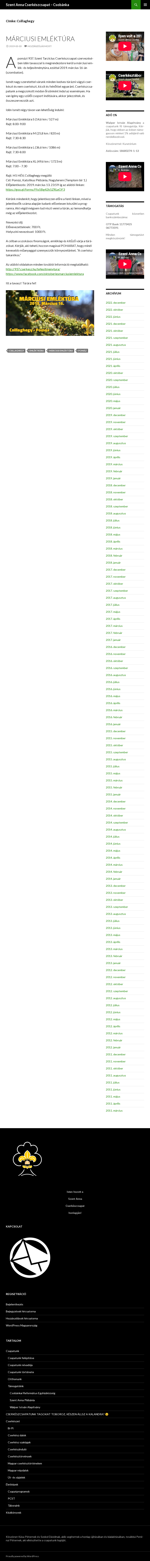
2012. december (116, 970)
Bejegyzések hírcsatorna (21, 1311)
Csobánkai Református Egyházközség (32, 1393)
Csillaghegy (16, 350)
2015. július (113, 766)
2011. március (114, 1110)
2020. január (113, 408)
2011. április (113, 1103)
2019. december (116, 415)
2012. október (114, 984)
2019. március (114, 464)
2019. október (114, 429)
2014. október (114, 815)
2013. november (116, 892)
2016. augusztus (116, 675)
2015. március (114, 780)
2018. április (113, 541)
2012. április (113, 1026)
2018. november (116, 492)
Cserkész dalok (17, 1435)
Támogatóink (16, 1386)
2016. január (113, 724)
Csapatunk (12, 1351)
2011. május (113, 1096)
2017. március (114, 625)
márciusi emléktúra (61, 350)
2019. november (116, 422)
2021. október (114, 330)
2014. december (116, 801)
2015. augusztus (116, 759)
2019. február (114, 471)
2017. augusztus (116, 597)
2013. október (114, 899)
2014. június (113, 843)
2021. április (113, 365)
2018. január (113, 562)
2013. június (113, 927)
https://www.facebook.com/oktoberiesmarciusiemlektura (45, 274)
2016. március (114, 710)
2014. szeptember (117, 822)
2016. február (114, 717)
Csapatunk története (21, 1372)
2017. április (113, 618)
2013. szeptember (117, 906)
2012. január (113, 1047)
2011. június (113, 1089)
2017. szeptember (117, 590)
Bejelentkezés (14, 1304)
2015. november (116, 738)
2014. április (113, 857)
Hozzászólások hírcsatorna (22, 1318)
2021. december (116, 323)
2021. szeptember (117, 337)
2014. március (114, 864)
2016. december (116, 646)
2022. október (114, 309)
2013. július (113, 920)
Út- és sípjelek (16, 1477)
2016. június (113, 689)
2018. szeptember (117, 506)
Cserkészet (13, 1421)
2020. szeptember (117, 380)
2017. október (114, 583)
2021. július (113, 351)
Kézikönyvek (13, 1512)
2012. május (113, 1019)
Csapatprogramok (19, 1491)
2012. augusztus (116, 998)
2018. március (114, 548)
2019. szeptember (117, 436)
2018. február (114, 555)
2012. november (116, 977)
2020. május (113, 401)
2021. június (113, 358)
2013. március (114, 949)
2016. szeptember (117, 668)
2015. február (114, 787)
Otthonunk (15, 1379)
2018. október (114, 499)
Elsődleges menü (145, 4)
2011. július (113, 1082)
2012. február (114, 1040)
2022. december (116, 302)
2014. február (114, 871)
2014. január (113, 878)
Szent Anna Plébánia (22, 1400)
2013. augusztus (116, 913)
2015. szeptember (117, 752)
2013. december (116, 885)
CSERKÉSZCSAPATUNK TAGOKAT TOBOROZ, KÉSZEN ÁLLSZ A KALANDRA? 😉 (57, 1414)
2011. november (116, 1061)
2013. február (114, 956)
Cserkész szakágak (19, 1442)
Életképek (12, 1484)
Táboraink (14, 1505)
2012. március (114, 1033)
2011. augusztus (116, 1075)
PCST (11, 1498)
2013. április (113, 942)
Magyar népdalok (18, 1470)
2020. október (114, 372)
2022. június (113, 316)
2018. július (113, 520)
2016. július (113, 682)
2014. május (113, 850)
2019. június (113, 450)
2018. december (116, 485)
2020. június (113, 394)
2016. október (114, 661)
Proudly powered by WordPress (22, 1556)
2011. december (116, 1054)
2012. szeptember (117, 991)
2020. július (113, 387)
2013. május (113, 935)
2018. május (113, 534)
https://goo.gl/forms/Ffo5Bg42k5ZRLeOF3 (35, 189)
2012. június (113, 1012)
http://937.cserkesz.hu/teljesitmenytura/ (33, 269)
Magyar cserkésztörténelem (25, 1463)
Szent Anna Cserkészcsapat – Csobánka (37, 5)
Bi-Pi (10, 1428)
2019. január (113, 478)
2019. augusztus (116, 443)
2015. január (113, 794)
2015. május (113, 773)
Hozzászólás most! (40, 46)
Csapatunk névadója (20, 1365)
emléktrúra (36, 350)
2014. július (113, 836)
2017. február (114, 632)
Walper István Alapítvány (25, 1407)
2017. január (113, 639)
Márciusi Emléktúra (40, 39)
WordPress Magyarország (21, 1325)
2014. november (116, 808)
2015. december (116, 731)
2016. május (113, 696)
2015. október (114, 745)
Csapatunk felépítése (21, 1358)
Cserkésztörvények (20, 1456)
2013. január (113, 963)
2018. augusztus (116, 513)
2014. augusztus (116, 829)
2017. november (116, 576)
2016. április (113, 703)
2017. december (116, 569)
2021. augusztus (116, 344)
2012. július (113, 1005)
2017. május (113, 611)
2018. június (113, 527)
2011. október (114, 1068)
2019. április (113, 457)
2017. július (113, 604)
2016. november (116, 654)
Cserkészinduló (17, 1449)
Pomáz (82, 350)
